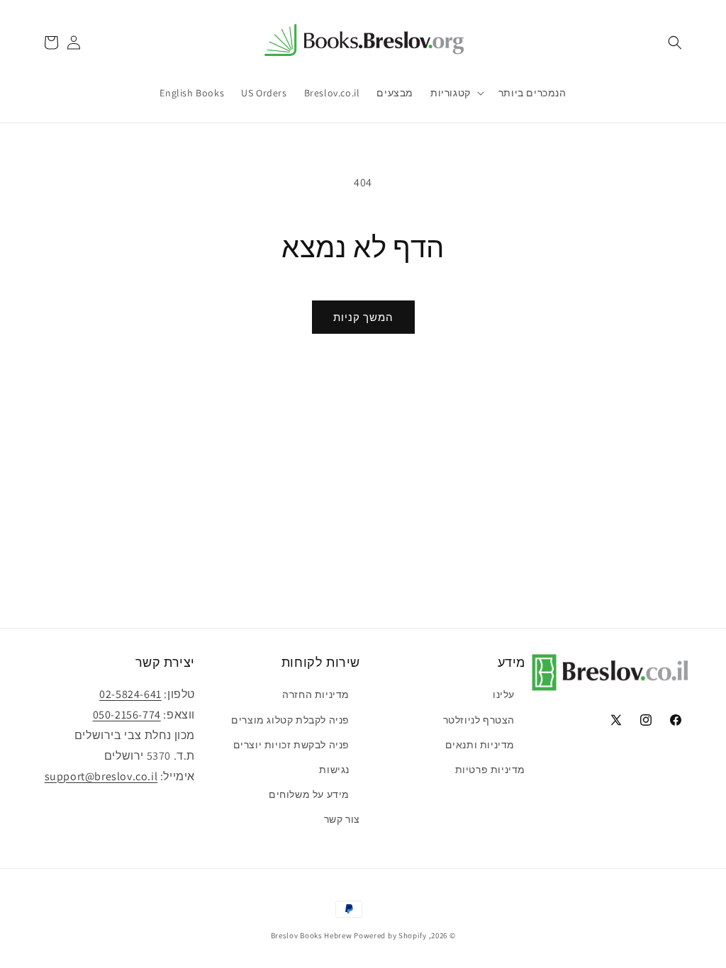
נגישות (334, 769)
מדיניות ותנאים (480, 744)
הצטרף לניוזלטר (479, 720)
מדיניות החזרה (316, 694)
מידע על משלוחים (309, 794)
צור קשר (342, 819)
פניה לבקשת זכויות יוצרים (291, 744)
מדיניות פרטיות (490, 769)
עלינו (504, 694)
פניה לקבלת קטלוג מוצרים (290, 720)
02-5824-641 (130, 694)
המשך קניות (363, 317)
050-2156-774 (127, 714)
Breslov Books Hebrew (311, 935)
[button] (675, 42)
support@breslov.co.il (101, 776)
